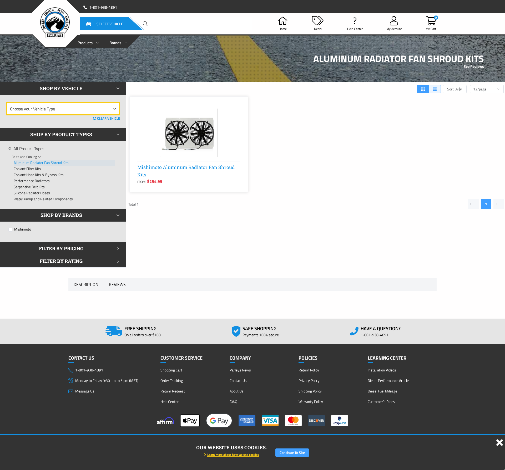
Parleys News (240, 370)
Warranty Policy (311, 401)
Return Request (172, 391)
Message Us (84, 391)
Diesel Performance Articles (389, 380)
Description (86, 284)
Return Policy (309, 370)
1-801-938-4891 (103, 7)
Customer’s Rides (381, 401)
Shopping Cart (171, 370)
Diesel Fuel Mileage (382, 391)
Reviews (117, 284)
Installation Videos (382, 370)
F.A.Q (233, 401)
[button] (98, 23)
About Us (237, 391)
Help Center (169, 401)
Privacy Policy (309, 380)
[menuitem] (88, 41)
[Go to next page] (498, 204)
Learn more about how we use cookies (233, 454)
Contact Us (238, 380)
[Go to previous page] (473, 204)
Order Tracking (171, 380)
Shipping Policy (310, 391)
